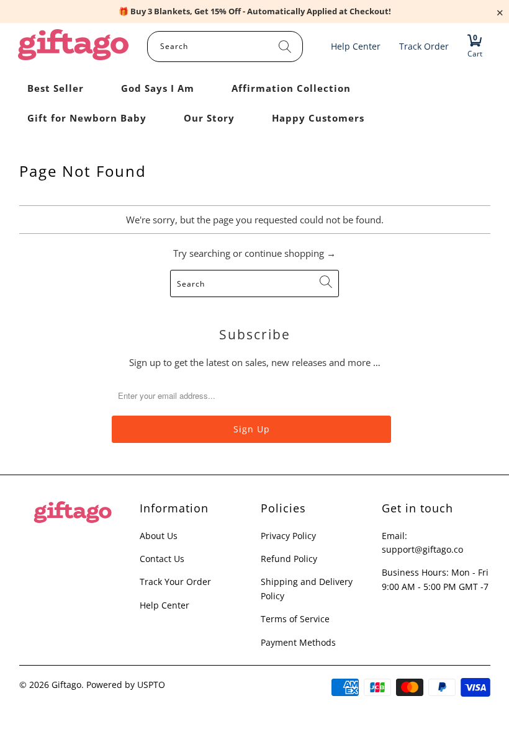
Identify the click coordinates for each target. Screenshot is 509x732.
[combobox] (225, 46)
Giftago (66, 684)
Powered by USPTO (125, 684)
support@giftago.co (422, 549)
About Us (159, 536)
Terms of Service (295, 619)
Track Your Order (175, 581)
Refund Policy (289, 559)
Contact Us (162, 559)
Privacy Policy (288, 536)
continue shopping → (290, 253)
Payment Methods (298, 642)
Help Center (164, 605)
